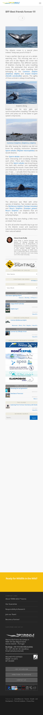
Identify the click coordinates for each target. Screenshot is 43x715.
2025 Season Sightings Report (14, 295)
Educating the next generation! (18, 388)
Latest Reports (21, 293)
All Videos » (34, 280)
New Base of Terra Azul (16, 393)
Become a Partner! (13, 619)
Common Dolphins (14, 143)
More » (36, 399)
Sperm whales (11, 150)
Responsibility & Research (15, 609)
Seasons (21, 297)
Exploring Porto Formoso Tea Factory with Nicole (23, 405)
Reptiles (29, 325)
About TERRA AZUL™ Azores (16, 599)
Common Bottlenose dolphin (18, 320)
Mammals (15, 325)
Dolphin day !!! (14, 309)
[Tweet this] (11, 23)
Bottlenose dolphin (15, 206)
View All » (35, 314)
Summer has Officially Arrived (18, 331)
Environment (21, 329)
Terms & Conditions (19, 701)
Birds (20, 325)
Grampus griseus (30, 208)
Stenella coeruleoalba (13, 76)
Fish (24, 325)
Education (21, 301)
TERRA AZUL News (21, 386)
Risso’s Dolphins (16, 208)
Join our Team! (11, 614)
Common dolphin (30, 71)
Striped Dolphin (31, 74)
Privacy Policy (30, 701)
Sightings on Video (21, 279)
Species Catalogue (21, 318)
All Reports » (34, 297)
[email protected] (16, 651)
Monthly (27, 297)
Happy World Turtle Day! (17, 304)
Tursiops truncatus (30, 206)
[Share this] (8, 23)
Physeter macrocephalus (25, 150)
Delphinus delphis (12, 74)
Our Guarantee (11, 604)
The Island (21, 402)
